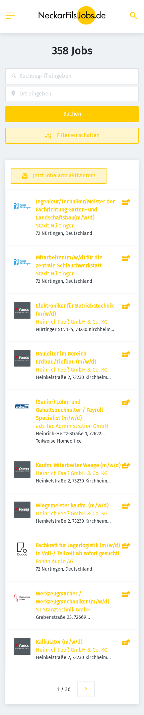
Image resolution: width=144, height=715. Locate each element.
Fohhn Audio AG (54, 561)
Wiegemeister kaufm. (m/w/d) (72, 505)
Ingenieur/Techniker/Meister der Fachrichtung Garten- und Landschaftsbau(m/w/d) (75, 209)
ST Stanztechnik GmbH (63, 609)
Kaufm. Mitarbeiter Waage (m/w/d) (78, 465)
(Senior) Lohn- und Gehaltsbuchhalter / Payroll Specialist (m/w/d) (69, 410)
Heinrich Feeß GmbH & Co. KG (71, 322)
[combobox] (72, 76)
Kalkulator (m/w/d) (59, 642)
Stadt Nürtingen (55, 225)
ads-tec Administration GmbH (72, 426)
